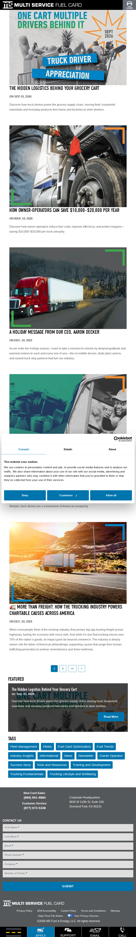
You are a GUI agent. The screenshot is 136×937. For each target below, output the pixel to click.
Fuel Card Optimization (74, 746)
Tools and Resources (52, 765)
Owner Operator (111, 756)
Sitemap (115, 910)
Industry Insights (22, 756)
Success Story (20, 765)
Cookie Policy (68, 910)
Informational (49, 756)
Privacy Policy (24, 910)
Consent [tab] (23, 449)
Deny (25, 495)
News (68, 756)
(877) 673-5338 (35, 808)
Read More (111, 716)
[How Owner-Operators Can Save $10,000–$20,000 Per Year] (68, 166)
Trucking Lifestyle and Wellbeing (73, 774)
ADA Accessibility (46, 910)
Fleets (47, 746)
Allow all (111, 495)
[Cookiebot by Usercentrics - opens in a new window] (116, 439)
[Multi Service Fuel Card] (43, 5)
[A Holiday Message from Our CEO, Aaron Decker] (68, 288)
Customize (66, 495)
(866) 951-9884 (35, 797)
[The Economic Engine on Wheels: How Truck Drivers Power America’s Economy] (68, 415)
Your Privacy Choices (86, 915)
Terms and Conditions (93, 910)
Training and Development (91, 765)
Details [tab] (68, 449)
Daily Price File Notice (50, 915)
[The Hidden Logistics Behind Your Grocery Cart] (68, 44)
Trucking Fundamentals (27, 774)
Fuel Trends (105, 746)
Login (129, 8)
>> (72, 668)
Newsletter (86, 756)
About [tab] (112, 449)
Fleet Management (23, 746)
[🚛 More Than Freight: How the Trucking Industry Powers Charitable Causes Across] (68, 563)
